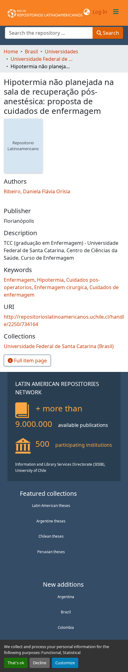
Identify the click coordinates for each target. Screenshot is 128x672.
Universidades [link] (61, 51)
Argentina (65, 596)
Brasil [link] (31, 51)
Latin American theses (51, 505)
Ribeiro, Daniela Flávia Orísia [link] (37, 191)
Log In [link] (100, 11)
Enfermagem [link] (19, 279)
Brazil (66, 611)
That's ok (15, 662)
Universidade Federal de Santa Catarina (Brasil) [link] (42, 59)
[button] (44, 11)
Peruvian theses (51, 551)
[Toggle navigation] (116, 12)
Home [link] (11, 51)
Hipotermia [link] (50, 279)
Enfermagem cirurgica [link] (60, 287)
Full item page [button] (30, 360)
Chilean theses (51, 536)
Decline (39, 662)
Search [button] (110, 32)
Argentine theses (51, 520)
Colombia (66, 627)
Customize (65, 662)
